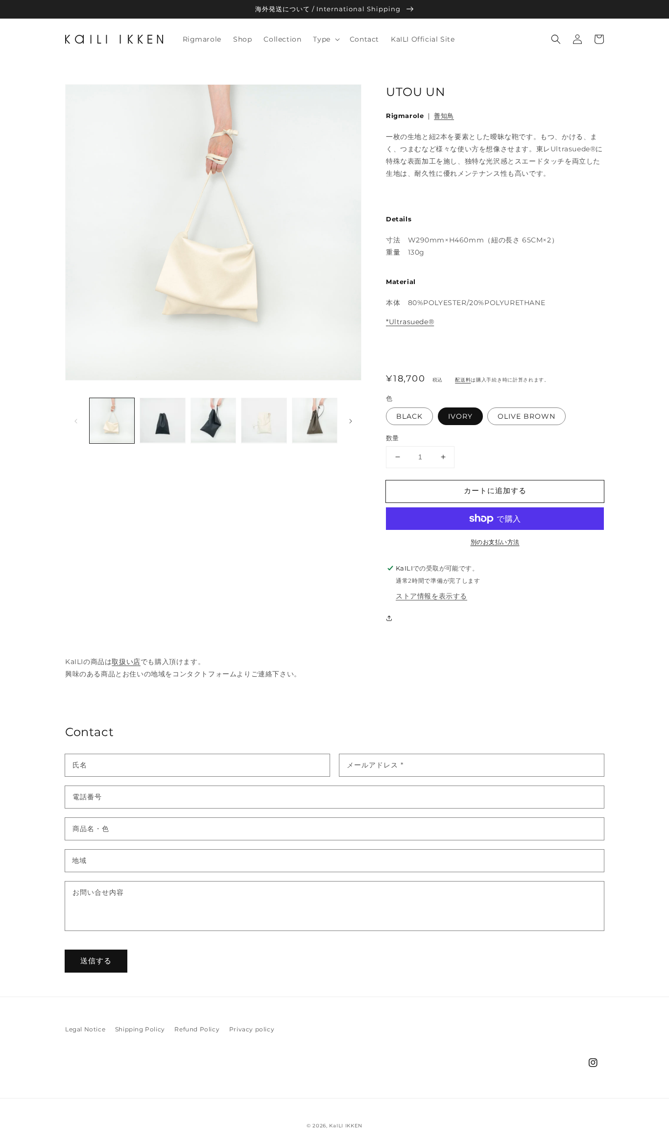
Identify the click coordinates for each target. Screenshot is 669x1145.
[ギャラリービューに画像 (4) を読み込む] (264, 420)
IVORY (460, 416)
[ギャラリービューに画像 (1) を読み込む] (112, 420)
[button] (325, 39)
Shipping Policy (140, 1029)
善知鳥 (444, 115)
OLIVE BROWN (526, 416)
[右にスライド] (350, 420)
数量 (392, 438)
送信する (96, 960)
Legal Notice (85, 1029)
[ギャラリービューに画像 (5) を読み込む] (314, 420)
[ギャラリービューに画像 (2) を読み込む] (162, 420)
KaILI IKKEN (345, 1125)
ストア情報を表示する (431, 596)
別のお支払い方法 (495, 542)
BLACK (409, 416)
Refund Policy (196, 1029)
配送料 (463, 380)
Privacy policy (251, 1029)
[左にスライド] (76, 420)
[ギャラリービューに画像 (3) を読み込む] (213, 420)
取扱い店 (126, 661)
